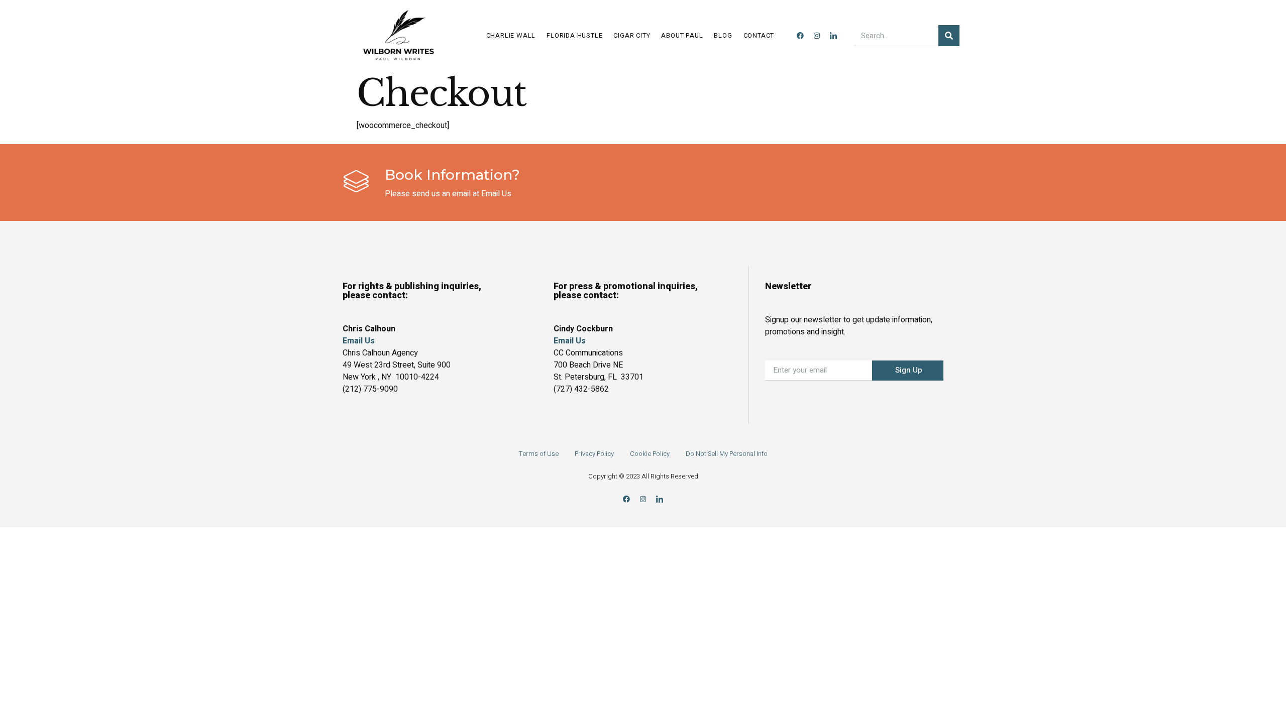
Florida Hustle (574, 35)
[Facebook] (800, 36)
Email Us (570, 341)
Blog (723, 35)
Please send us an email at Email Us (448, 194)
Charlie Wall (511, 35)
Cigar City (631, 35)
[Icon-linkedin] (833, 36)
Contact (759, 35)
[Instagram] (817, 36)
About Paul (682, 35)
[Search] (948, 35)
